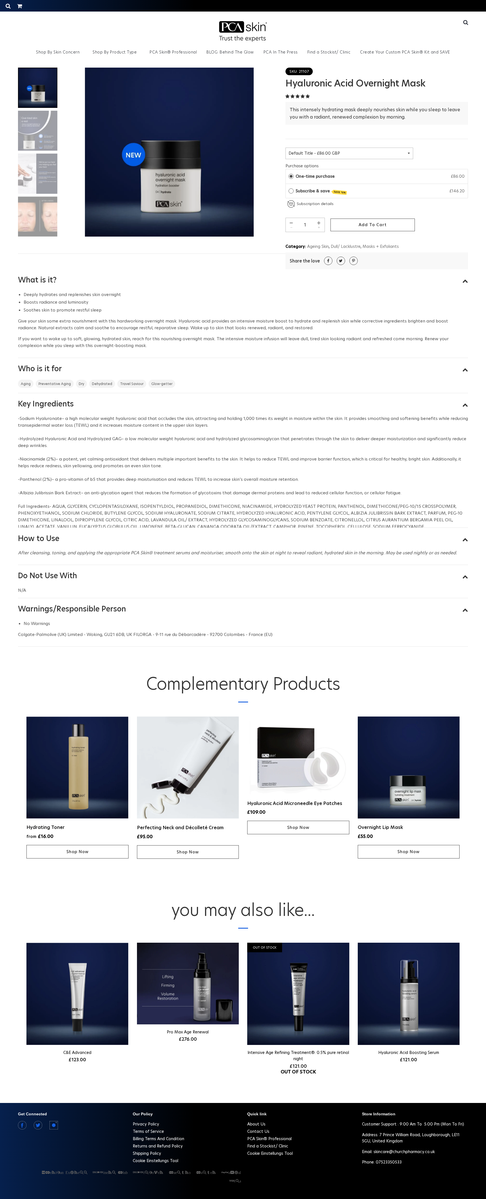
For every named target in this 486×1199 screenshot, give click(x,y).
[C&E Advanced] (77, 995)
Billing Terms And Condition (158, 1139)
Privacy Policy (146, 1124)
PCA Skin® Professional (173, 52)
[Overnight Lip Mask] (409, 768)
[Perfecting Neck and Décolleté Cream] (188, 769)
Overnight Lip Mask (380, 827)
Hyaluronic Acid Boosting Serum (408, 1052)
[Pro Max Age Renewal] (188, 984)
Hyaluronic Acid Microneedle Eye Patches (294, 803)
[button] (298, 96)
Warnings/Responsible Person (72, 609)
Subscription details (315, 203)
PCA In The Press (281, 52)
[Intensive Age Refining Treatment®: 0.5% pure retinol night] (298, 995)
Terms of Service (148, 1131)
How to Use (38, 538)
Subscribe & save (321, 191)
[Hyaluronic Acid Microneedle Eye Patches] (298, 756)
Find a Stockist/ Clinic (329, 52)
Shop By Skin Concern (58, 52)
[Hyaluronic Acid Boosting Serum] (409, 995)
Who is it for (40, 369)
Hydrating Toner (45, 827)
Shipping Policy (147, 1153)
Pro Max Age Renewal (188, 1032)
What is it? (37, 280)
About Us (256, 1124)
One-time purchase (315, 176)
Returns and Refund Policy (158, 1146)
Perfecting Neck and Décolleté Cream (180, 827)
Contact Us (258, 1131)
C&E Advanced (77, 1052)
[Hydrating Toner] (77, 768)
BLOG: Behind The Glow (230, 52)
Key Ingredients (46, 404)
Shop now (77, 852)
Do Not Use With (47, 576)
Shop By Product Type (115, 52)
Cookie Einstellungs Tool (155, 1161)
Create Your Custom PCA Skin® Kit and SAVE (405, 52)
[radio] (291, 176)
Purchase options (302, 166)
